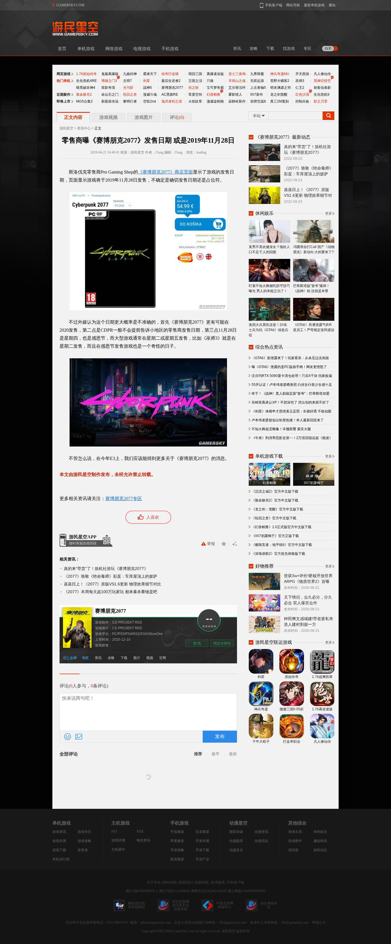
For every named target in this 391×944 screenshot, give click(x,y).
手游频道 (177, 832)
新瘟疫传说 (110, 101)
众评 (73, 658)
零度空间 (195, 95)
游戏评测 (59, 841)
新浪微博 (218, 882)
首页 (62, 48)
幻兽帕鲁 (213, 95)
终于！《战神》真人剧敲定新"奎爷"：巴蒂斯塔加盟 (290, 394)
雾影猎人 (235, 95)
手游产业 (202, 859)
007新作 (256, 95)
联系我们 (186, 882)
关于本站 (154, 882)
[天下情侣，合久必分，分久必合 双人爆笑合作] (264, 603)
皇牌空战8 (258, 101)
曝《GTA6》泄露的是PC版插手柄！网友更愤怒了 (289, 367)
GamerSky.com (183, 931)
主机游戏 (120, 823)
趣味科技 (320, 841)
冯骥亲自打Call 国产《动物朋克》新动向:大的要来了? (314, 249)
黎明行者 (130, 101)
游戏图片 (144, 117)
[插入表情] (67, 736)
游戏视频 (108, 117)
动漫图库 (236, 841)
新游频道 (177, 859)
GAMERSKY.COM (70, 5)
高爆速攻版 (215, 74)
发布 (220, 736)
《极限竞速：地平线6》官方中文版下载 (282, 545)
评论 (177, 117)
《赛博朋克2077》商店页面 (165, 172)
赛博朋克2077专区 (123, 498)
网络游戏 (114, 48)
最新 (233, 754)
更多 (328, 213)
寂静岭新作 (237, 101)
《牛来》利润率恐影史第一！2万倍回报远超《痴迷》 (292, 438)
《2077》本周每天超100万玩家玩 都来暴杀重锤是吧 (110, 591)
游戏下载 (59, 850)
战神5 (147, 88)
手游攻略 (177, 850)
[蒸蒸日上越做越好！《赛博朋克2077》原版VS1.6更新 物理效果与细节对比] (264, 195)
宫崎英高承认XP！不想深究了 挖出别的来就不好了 (290, 402)
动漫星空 (238, 823)
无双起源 (257, 81)
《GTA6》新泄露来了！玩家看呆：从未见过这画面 (290, 358)
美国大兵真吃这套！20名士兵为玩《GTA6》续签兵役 (268, 330)
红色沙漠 (302, 95)
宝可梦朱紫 (215, 88)
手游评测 (202, 841)
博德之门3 (109, 81)
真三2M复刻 (279, 101)
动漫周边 (261, 841)
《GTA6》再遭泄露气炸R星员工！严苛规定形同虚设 (313, 327)
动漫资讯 (261, 832)
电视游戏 (142, 48)
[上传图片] (78, 737)
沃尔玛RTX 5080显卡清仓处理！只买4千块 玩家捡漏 (292, 376)
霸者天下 (150, 74)
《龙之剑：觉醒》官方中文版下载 (277, 509)
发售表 (83, 850)
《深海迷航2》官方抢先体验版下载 (278, 554)
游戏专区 (84, 832)
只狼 (210, 81)
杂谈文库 (295, 832)
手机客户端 (235, 882)
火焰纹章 (195, 101)
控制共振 (302, 101)
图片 (136, 658)
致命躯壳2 (84, 95)
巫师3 (299, 81)
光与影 (128, 88)
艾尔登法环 (237, 88)
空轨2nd (149, 101)
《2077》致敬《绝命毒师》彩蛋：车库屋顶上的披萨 (110, 576)
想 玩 (197, 643)
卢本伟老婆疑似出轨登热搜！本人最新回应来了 (288, 420)
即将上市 (63, 101)
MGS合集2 (84, 101)
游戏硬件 (295, 841)
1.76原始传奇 (86, 74)
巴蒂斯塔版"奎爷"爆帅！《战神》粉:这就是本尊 (311, 288)
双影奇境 (108, 88)
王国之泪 (195, 81)
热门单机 (63, 81)
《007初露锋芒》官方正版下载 (275, 536)
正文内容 (73, 117)
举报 (211, 544)
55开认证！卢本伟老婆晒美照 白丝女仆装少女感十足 (292, 385)
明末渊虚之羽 (280, 88)
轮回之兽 (130, 95)
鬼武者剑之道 (171, 101)
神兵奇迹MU (279, 74)
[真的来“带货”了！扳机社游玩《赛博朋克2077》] (264, 152)
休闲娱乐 (320, 832)
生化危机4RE (86, 81)
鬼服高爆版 (110, 74)
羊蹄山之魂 (237, 81)
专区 (307, 48)
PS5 (114, 831)
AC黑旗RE (169, 95)
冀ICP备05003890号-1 (142, 891)
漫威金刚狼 (215, 101)
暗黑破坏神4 (85, 88)
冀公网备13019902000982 (247, 891)
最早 (216, 754)
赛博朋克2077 (172, 88)
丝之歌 (193, 88)
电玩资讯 (143, 840)
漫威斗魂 (150, 95)
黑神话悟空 (322, 81)
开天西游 (302, 74)
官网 (162, 658)
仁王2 (299, 88)
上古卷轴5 (258, 88)
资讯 (237, 48)
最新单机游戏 (314, 5)
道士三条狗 (237, 74)
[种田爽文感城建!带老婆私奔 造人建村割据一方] (264, 624)
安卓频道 (202, 832)
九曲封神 (130, 74)
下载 (270, 48)
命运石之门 (110, 95)
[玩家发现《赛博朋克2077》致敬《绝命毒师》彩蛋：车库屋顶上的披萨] (264, 174)
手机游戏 (170, 48)
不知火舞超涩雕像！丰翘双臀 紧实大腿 (281, 429)
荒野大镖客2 (279, 81)
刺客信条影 (322, 88)
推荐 (198, 754)
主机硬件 (118, 849)
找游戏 (289, 48)
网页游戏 (63, 74)
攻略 (254, 48)
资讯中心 (84, 128)
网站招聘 (170, 882)
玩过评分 (222, 643)
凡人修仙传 (322, 74)
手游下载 (202, 850)
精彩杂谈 (236, 832)
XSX (140, 831)
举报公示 (319, 923)
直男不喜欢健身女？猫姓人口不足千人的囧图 (269, 249)
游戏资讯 (59, 832)
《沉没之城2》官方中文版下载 (275, 491)
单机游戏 (85, 48)
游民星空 (66, 128)
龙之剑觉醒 (278, 95)
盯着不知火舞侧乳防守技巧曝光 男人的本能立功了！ (269, 288)
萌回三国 (195, 74)
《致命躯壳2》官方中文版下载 (275, 500)
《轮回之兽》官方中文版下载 (274, 518)
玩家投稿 (202, 882)
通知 (332, 5)
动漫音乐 (236, 850)
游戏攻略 (84, 841)
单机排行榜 (61, 859)
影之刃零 (320, 101)
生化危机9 (321, 95)
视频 (149, 658)
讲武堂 (293, 850)
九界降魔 (257, 74)
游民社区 (320, 850)
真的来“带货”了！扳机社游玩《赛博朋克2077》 (106, 568)
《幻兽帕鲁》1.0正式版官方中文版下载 (281, 527)
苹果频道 (177, 841)
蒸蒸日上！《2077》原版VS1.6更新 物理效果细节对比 (112, 584)
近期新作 (63, 95)
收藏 (224, 544)
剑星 (146, 81)
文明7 (127, 81)
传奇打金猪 (170, 74)
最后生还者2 (171, 81)
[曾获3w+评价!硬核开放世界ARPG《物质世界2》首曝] (264, 581)
